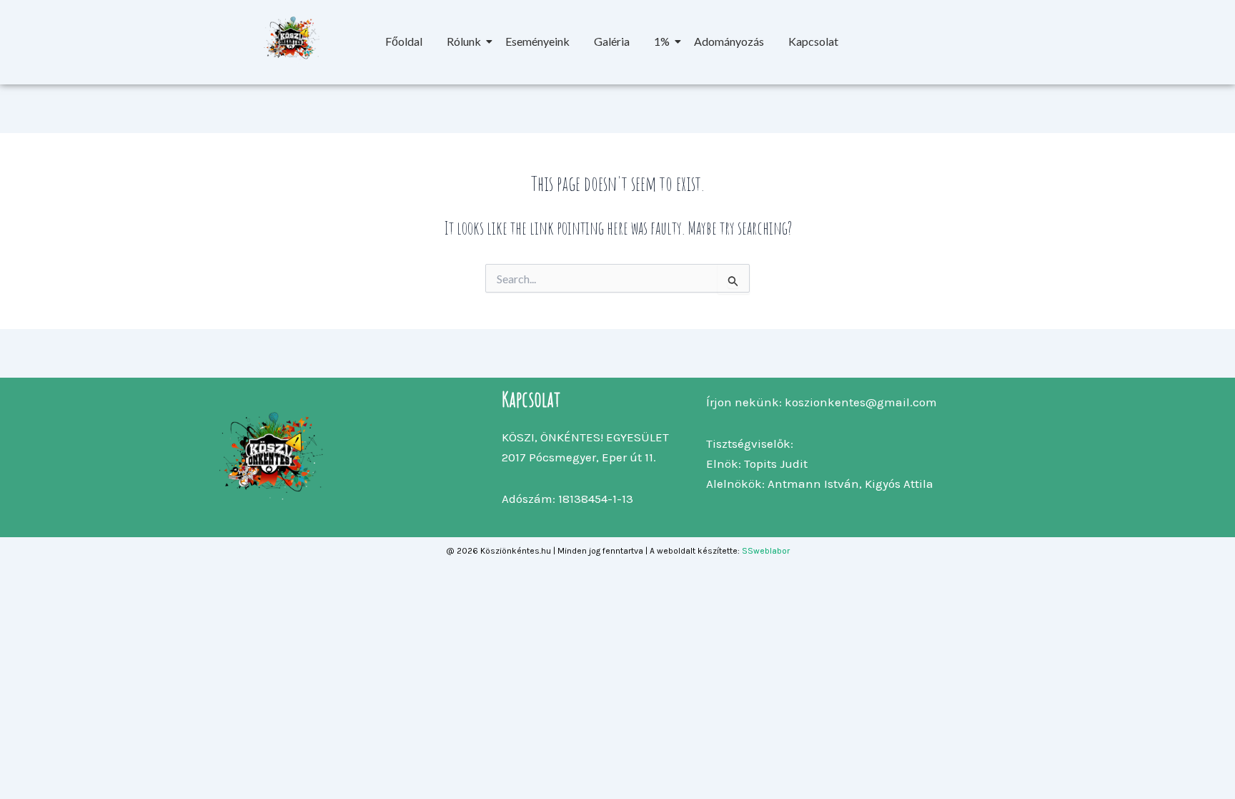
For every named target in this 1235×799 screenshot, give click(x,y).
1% (662, 41)
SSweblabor (766, 551)
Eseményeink (537, 41)
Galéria (612, 41)
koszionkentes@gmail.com (861, 402)
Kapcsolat (813, 41)
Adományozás (729, 41)
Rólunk (464, 41)
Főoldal (403, 41)
